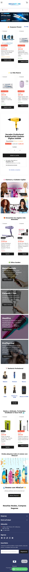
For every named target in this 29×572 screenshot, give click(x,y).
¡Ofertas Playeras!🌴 (14, 495)
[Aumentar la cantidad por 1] (20, 150)
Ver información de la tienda (11, 165)
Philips (19, 101)
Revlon (19, 249)
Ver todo (14, 403)
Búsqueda (14, 566)
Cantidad (14, 147)
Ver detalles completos (14, 170)
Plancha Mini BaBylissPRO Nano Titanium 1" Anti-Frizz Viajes (23, 53)
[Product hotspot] (6, 483)
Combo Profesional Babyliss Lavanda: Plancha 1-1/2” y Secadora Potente (6, 246)
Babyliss (3, 55)
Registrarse (24, 551)
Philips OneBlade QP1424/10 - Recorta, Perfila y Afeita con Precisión (6, 439)
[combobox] (14, 9)
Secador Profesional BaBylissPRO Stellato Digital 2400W (14, 136)
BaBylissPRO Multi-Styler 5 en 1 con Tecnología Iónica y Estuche (7, 52)
